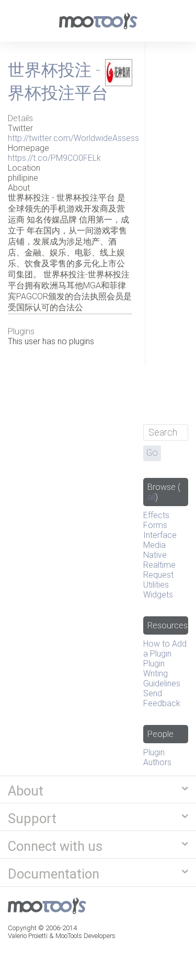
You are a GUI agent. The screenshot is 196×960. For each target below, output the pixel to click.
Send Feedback (161, 698)
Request (158, 575)
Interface (160, 535)
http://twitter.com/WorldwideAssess (73, 138)
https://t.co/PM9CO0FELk (54, 158)
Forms (155, 525)
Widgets (158, 595)
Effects (156, 515)
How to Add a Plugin (165, 649)
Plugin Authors (157, 757)
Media (154, 545)
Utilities (156, 585)
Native (155, 555)
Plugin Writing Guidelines (161, 673)
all (151, 497)
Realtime (159, 565)
